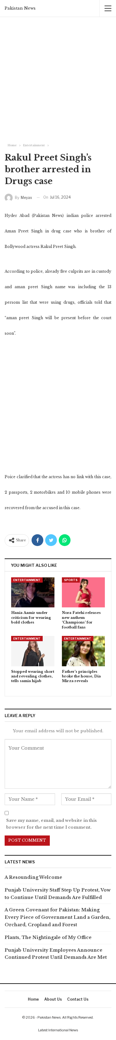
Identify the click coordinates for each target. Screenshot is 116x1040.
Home (33, 999)
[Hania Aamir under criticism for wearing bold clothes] (32, 592)
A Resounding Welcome (34, 877)
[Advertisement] (58, 78)
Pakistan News (20, 8)
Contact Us (77, 999)
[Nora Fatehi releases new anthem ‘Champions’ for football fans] (83, 592)
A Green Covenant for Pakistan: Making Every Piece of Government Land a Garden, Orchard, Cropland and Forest (57, 917)
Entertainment (27, 580)
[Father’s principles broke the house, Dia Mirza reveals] (83, 651)
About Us (53, 999)
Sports (71, 580)
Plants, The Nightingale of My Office (48, 937)
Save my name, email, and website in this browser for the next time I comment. (51, 824)
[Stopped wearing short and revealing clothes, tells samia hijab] (32, 651)
